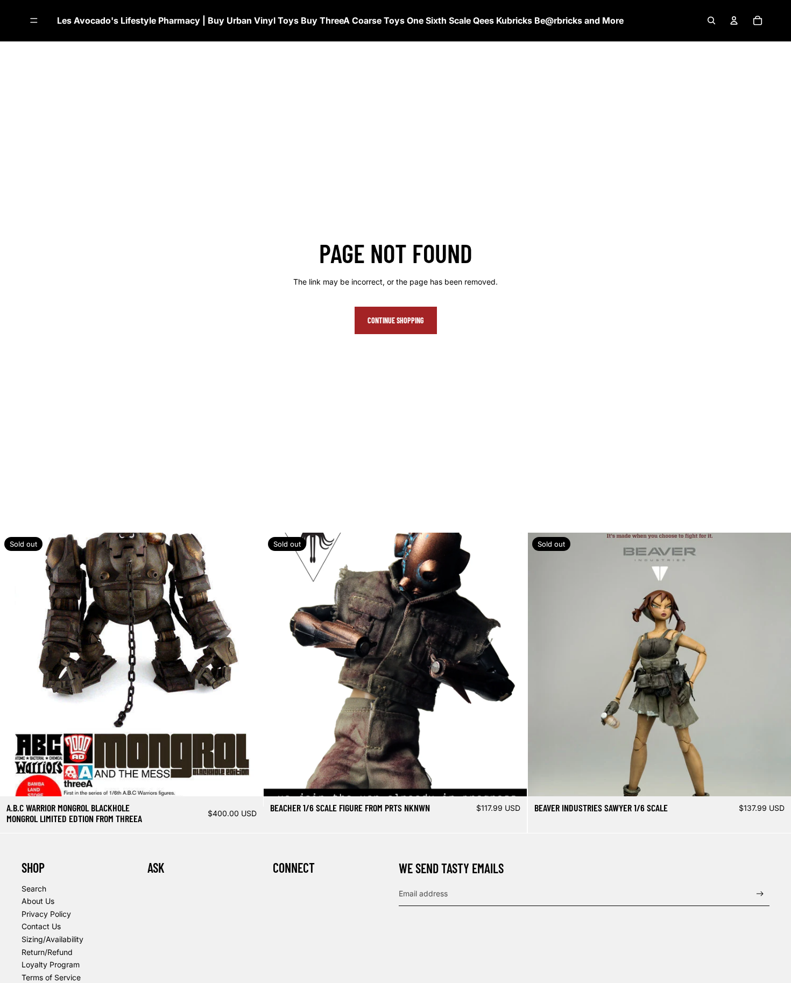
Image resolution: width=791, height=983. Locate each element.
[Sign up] (760, 894)
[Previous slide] (280, 664)
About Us (38, 901)
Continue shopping (396, 320)
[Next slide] (511, 664)
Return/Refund (47, 952)
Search (34, 888)
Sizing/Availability (52, 939)
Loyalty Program (51, 964)
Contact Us (41, 926)
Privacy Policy (46, 913)
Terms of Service (51, 977)
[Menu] (34, 21)
